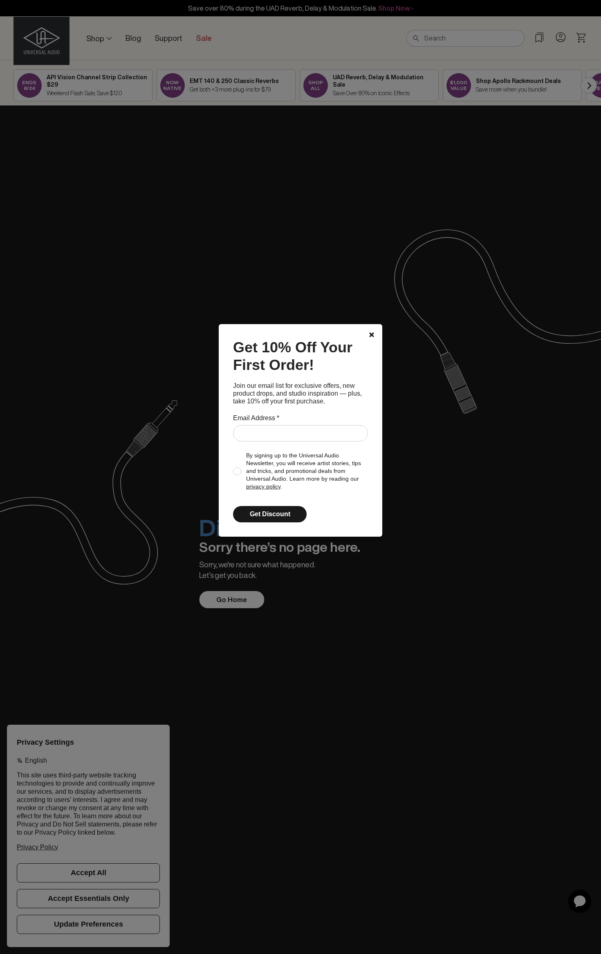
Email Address (256, 417)
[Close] (371, 335)
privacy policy (263, 487)
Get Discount (270, 514)
